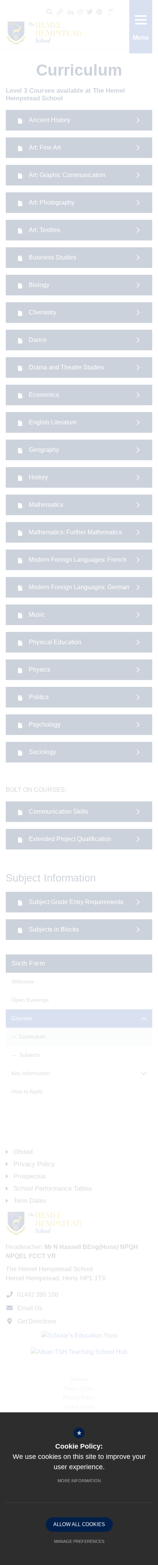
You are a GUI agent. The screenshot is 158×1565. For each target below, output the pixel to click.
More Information (79, 1480)
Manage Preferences (79, 1541)
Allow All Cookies (79, 1524)
